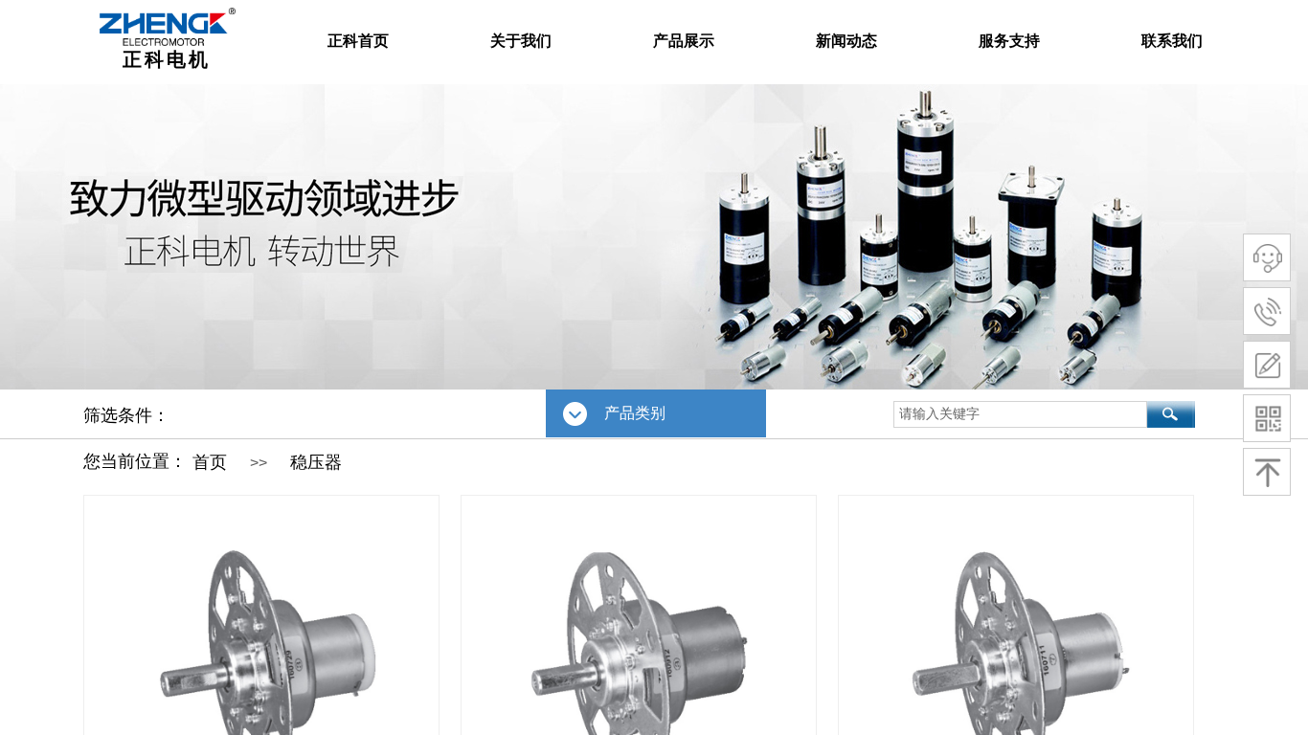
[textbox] (1020, 414)
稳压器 (316, 462)
